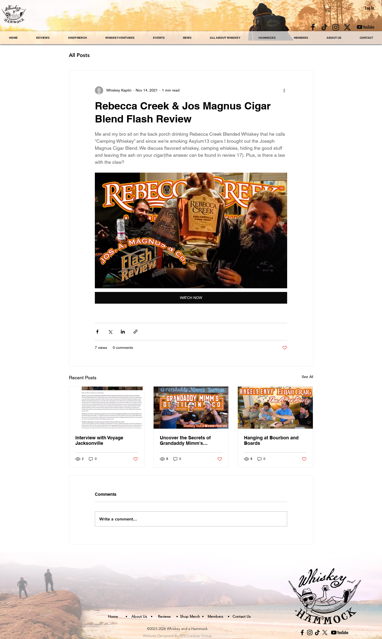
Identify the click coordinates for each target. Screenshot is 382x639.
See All (307, 377)
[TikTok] (317, 632)
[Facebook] (302, 632)
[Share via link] (135, 331)
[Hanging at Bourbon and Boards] (275, 408)
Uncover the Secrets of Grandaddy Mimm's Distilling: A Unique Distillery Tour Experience (188, 440)
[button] (327, 8)
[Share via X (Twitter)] (110, 331)
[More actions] (284, 90)
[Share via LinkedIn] (122, 331)
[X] (324, 632)
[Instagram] (309, 632)
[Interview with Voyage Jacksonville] (106, 408)
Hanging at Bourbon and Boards (271, 440)
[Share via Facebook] (97, 331)
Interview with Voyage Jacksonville (99, 440)
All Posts (79, 54)
